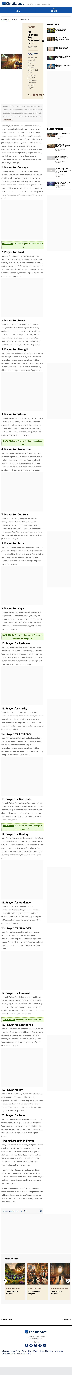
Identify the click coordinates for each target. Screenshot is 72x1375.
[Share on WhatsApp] (44, 95)
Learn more (7, 120)
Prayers (8, 19)
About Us (5, 1351)
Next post (66, 1319)
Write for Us (59, 1351)
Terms (24, 1351)
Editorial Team (33, 1351)
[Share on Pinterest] (40, 95)
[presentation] (5, 1281)
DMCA (28, 1354)
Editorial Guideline (46, 1351)
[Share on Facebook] (34, 95)
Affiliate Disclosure (8, 1354)
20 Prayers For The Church (26, 1020)
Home (2, 19)
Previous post (7, 1319)
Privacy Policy (15, 1351)
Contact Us (21, 1354)
